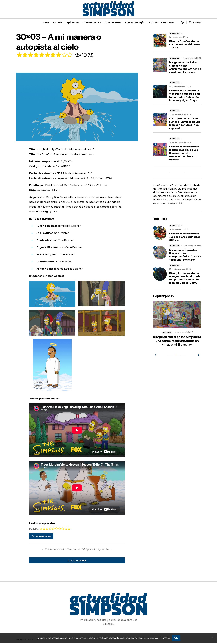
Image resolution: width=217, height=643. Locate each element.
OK (176, 637)
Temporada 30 (76, 549)
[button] (182, 22)
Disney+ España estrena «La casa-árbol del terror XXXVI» (184, 44)
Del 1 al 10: (34, 529)
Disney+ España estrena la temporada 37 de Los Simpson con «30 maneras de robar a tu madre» (184, 153)
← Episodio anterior (54, 549)
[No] (213, 637)
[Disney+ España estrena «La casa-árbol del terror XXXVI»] (160, 233)
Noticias (174, 33)
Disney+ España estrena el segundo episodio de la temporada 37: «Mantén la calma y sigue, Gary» (185, 95)
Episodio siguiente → (99, 549)
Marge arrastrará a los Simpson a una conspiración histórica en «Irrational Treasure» (185, 67)
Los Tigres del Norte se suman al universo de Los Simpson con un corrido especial (184, 123)
